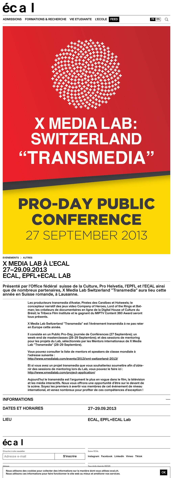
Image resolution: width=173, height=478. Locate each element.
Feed (114, 19)
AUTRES (27, 258)
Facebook (107, 456)
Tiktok (138, 456)
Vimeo (129, 456)
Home (18, 7)
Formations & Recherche (45, 19)
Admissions (12, 19)
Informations (18, 399)
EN (158, 19)
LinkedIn (119, 456)
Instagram (93, 456)
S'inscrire (70, 456)
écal (13, 442)
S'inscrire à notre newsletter (14, 451)
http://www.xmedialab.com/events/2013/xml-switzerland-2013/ (73, 359)
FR (152, 19)
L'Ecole (101, 19)
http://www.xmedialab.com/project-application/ (61, 372)
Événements (11, 258)
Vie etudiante (81, 19)
